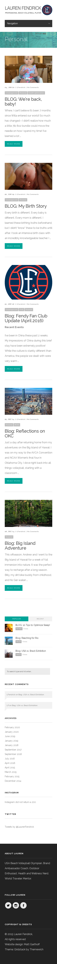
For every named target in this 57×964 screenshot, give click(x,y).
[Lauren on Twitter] (8, 905)
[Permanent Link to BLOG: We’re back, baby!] (28, 81)
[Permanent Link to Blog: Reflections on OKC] (28, 413)
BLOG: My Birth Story (26, 206)
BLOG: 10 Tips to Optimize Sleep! (33, 625)
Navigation (12, 23)
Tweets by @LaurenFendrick (19, 827)
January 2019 (11, 740)
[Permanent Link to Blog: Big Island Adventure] (28, 526)
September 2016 (13, 754)
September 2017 (13, 749)
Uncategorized (11, 93)
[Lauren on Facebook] (23, 905)
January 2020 (12, 732)
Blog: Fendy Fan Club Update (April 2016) (26, 318)
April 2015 (10, 767)
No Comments (33, 87)
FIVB (21, 309)
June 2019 (10, 736)
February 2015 (12, 776)
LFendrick (21, 87)
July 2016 (10, 758)
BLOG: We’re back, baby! (23, 102)
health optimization (36, 93)
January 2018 (11, 745)
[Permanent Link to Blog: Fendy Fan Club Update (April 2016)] (28, 298)
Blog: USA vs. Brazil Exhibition (31, 651)
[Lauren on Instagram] (16, 905)
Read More (13, 144)
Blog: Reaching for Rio (27, 638)
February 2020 (12, 727)
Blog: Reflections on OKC (25, 433)
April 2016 (10, 763)
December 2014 (13, 781)
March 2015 (10, 772)
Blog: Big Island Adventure (20, 546)
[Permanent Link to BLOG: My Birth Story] (28, 188)
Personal (23, 93)
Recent (40, 619)
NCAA (17, 425)
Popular (16, 619)
